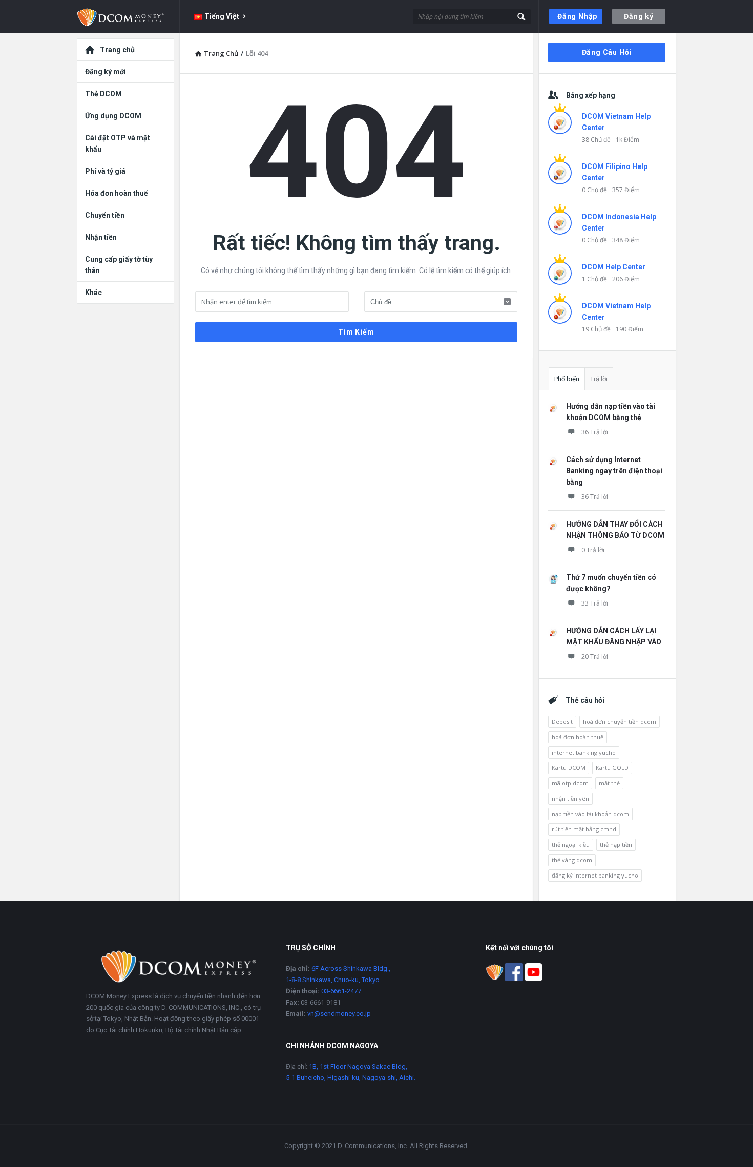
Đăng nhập (577, 16)
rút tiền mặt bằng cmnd (584, 829)
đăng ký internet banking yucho (595, 875)
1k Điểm (627, 139)
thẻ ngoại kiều (571, 844)
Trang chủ (117, 50)
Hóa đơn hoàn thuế (116, 193)
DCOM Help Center (613, 267)
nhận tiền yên (570, 798)
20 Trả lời (594, 656)
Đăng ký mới (105, 72)
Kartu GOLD (612, 768)
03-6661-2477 (341, 991)
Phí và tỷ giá (105, 171)
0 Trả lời (592, 550)
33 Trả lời (594, 603)
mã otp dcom (570, 783)
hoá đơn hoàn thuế (577, 737)
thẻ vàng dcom (572, 860)
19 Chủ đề (596, 329)
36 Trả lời (594, 432)
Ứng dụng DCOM (113, 116)
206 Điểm (626, 279)
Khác (93, 292)
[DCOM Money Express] (128, 16)
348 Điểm (626, 240)
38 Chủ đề (596, 139)
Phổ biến (566, 379)
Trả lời (599, 379)
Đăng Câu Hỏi (607, 52)
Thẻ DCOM (103, 94)
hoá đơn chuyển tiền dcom (619, 721)
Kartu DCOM (568, 768)
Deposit (562, 721)
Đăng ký (639, 16)
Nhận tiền (101, 237)
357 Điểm (626, 189)
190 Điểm (629, 329)
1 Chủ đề (594, 279)
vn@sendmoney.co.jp (339, 1013)
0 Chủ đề (594, 189)
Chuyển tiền (104, 215)
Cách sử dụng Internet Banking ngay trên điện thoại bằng (614, 470)
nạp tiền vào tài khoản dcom (590, 814)
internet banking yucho (584, 752)
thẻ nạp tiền (616, 844)
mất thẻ (609, 783)
